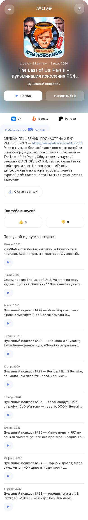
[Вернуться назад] (9, 9)
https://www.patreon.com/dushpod (57, 143)
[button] (44, 8)
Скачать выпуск (25, 191)
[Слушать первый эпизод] (8, 262)
